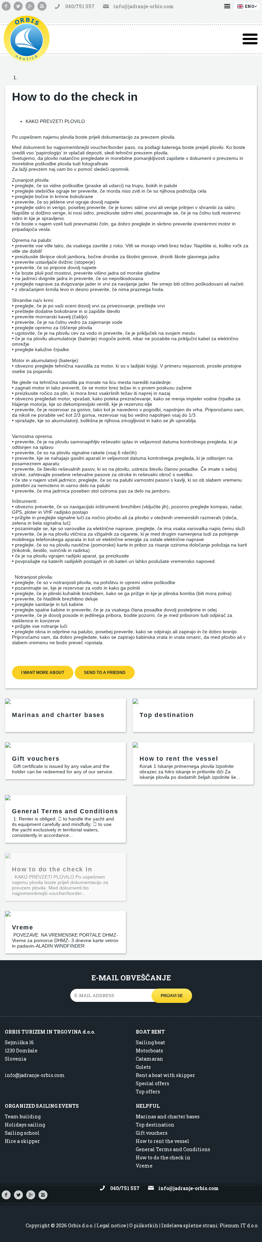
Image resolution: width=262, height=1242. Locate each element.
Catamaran (149, 1058)
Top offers (148, 1091)
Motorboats (149, 1050)
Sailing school (22, 1133)
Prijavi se (172, 995)
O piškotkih (143, 1225)
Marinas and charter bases (168, 1116)
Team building (23, 1116)
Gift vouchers (152, 1133)
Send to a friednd (105, 672)
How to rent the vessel (162, 1141)
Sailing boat (150, 1042)
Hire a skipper (22, 1141)
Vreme (144, 1165)
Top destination (155, 1124)
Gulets (143, 1067)
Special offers (152, 1083)
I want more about (42, 672)
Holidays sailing (25, 1124)
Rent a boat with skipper (165, 1075)
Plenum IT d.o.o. (239, 1225)
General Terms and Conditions (173, 1149)
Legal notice (111, 1225)
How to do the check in (163, 1157)
